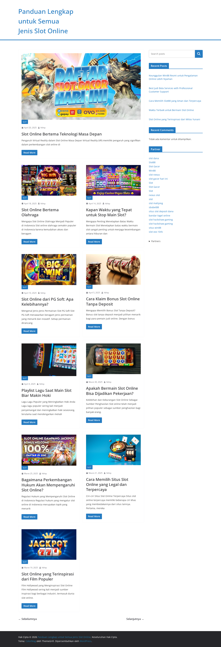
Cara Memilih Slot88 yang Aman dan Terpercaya (175, 100)
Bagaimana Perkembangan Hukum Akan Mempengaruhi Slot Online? (48, 484)
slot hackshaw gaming (161, 219)
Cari (198, 54)
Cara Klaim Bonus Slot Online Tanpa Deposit (113, 301)
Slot (25, 122)
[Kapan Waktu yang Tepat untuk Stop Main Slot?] (113, 180)
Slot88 (152, 162)
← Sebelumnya (27, 619)
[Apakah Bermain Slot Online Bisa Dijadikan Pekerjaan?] (113, 358)
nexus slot (154, 195)
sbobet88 (154, 207)
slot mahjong (156, 203)
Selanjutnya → (135, 619)
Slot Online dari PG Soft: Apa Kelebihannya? (47, 301)
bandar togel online (159, 215)
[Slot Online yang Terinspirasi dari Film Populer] (49, 544)
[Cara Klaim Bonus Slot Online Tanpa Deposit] (113, 269)
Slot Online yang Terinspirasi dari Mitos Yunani (174, 119)
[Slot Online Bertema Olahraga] (49, 180)
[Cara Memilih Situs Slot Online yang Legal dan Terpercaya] (113, 450)
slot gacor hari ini (158, 178)
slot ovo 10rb (156, 231)
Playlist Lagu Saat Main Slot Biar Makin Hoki (47, 393)
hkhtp (42, 127)
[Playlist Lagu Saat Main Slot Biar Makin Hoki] (49, 359)
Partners (155, 241)
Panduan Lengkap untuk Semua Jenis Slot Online (45, 21)
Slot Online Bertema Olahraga (40, 212)
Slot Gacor (154, 166)
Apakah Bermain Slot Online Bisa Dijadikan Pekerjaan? (112, 390)
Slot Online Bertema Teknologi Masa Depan (62, 134)
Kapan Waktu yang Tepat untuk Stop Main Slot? (109, 212)
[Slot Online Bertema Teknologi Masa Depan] (81, 86)
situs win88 (155, 227)
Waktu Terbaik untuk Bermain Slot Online (171, 110)
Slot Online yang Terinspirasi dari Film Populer (48, 576)
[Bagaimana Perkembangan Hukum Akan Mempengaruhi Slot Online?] (49, 450)
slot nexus (154, 174)
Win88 (152, 170)
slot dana (154, 158)
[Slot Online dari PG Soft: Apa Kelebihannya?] (49, 269)
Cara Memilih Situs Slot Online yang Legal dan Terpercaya (107, 484)
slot (151, 199)
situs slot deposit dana (161, 211)
